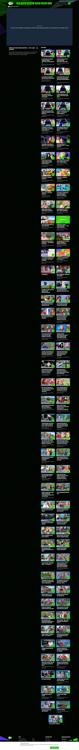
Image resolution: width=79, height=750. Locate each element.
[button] (11, 42)
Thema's (33, 740)
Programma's (30, 3)
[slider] (39, 39)
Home (18, 3)
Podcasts (44, 3)
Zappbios (38, 3)
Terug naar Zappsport (14, 6)
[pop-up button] (66, 42)
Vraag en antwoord (22, 738)
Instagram (49, 740)
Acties (49, 3)
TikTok (48, 739)
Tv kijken (23, 3)
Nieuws (33, 738)
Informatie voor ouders (23, 740)
